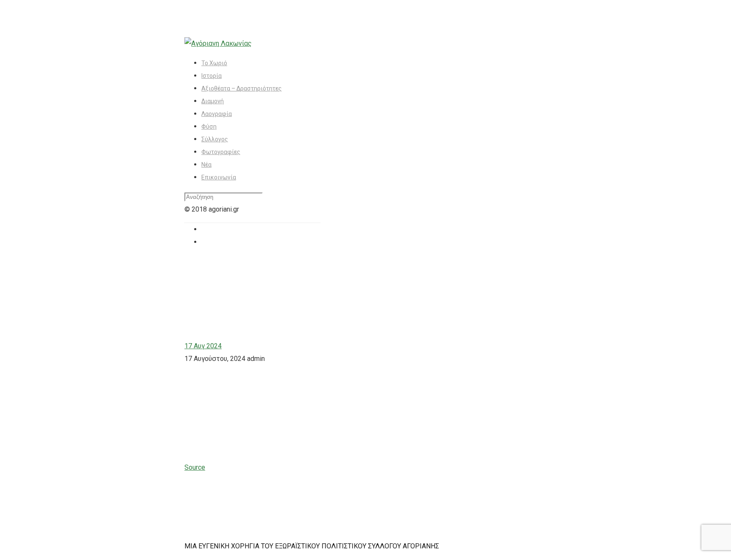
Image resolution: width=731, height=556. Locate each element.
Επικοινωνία (218, 177)
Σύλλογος (214, 139)
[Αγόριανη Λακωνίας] (218, 43)
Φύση (209, 126)
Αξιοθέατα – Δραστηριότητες (241, 88)
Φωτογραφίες (220, 152)
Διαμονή (212, 101)
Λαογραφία (216, 113)
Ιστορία (211, 75)
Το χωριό (214, 63)
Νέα (206, 164)
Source (194, 467)
